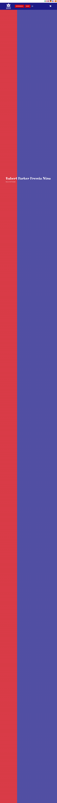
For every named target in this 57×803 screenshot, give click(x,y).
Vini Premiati (12, 181)
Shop (27, 6)
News (7, 181)
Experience (19, 6)
